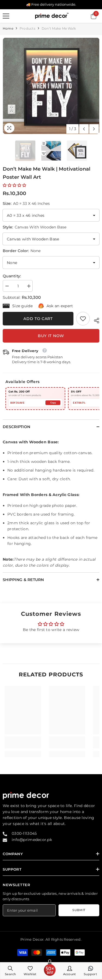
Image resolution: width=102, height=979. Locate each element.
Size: (26, 203)
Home (8, 28)
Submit (78, 910)
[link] (83, 318)
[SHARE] (94, 319)
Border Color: (22, 250)
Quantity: (12, 276)
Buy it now (51, 335)
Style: (34, 227)
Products (27, 28)
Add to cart (38, 318)
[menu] (6, 16)
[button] (84, 129)
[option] (51, 86)
